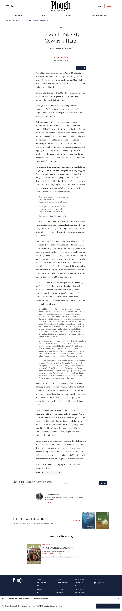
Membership (60, 586)
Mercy (22, 20)
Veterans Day (57, 473)
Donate (39, 589)
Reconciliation (46, 473)
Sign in (46, 598)
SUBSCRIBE (110, 6)
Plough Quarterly (62, 582)
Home (8, 20)
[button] (7, 6)
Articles (14, 20)
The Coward (59, 216)
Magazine (19, 15)
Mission (40, 586)
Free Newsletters (99, 15)
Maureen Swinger (61, 57)
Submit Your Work (81, 586)
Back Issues (60, 589)
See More (48, 502)
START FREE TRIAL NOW (108, 606)
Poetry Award (79, 589)
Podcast (70, 15)
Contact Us (79, 582)
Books (44, 15)
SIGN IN (100, 6)
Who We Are (41, 582)
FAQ (38, 592)
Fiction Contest (80, 592)
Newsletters (60, 592)
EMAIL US (76, 520)
